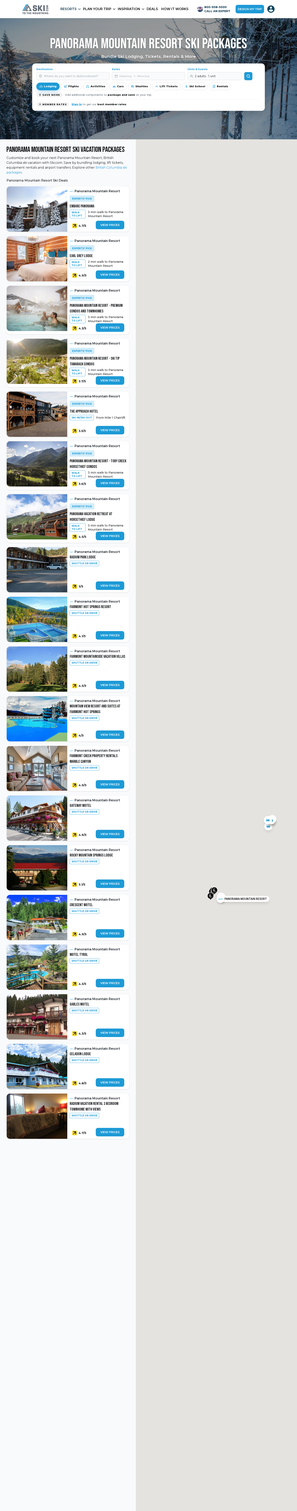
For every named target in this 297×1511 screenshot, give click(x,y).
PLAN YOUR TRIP (97, 9)
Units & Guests (197, 69)
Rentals (222, 86)
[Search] (248, 76)
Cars (120, 86)
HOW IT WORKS (175, 9)
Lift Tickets (169, 86)
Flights (73, 86)
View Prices (110, 225)
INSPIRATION (129, 9)
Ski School (197, 86)
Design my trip (250, 9)
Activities (98, 86)
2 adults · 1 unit (205, 76)
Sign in (77, 104)
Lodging (50, 86)
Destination (44, 69)
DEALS (152, 9)
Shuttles (141, 86)
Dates (116, 69)
